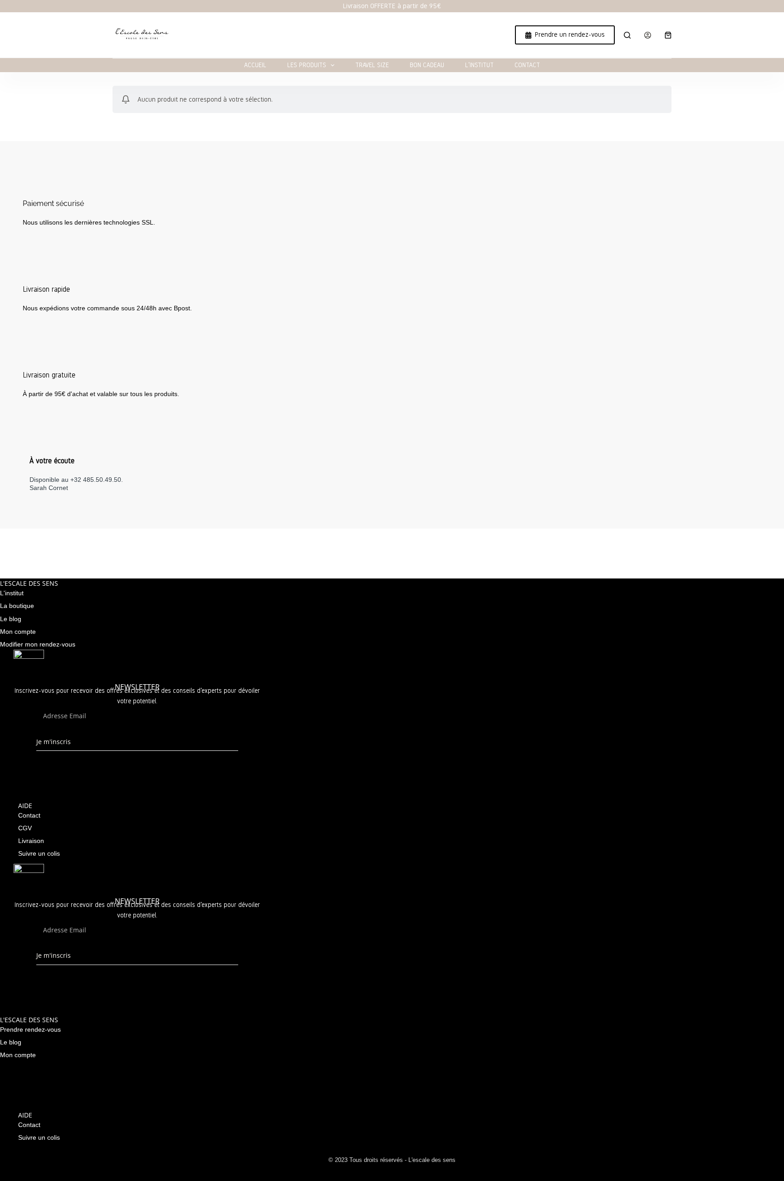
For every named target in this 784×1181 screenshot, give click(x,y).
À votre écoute (51, 460)
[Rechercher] (627, 35)
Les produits (306, 65)
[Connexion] (647, 35)
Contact (527, 65)
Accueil (255, 65)
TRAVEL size (372, 65)
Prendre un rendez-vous (570, 34)
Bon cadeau (427, 65)
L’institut (479, 65)
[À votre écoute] (36, 440)
